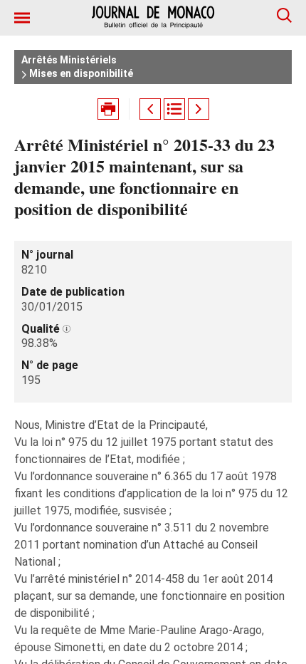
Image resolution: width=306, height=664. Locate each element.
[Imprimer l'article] (108, 109)
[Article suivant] (198, 109)
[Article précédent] (150, 109)
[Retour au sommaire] (174, 109)
